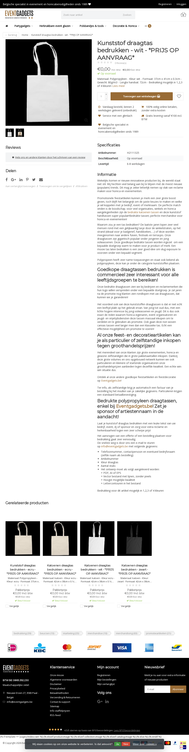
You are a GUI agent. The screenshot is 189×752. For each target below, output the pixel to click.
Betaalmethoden (59, 693)
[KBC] (39, 647)
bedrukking (22, 633)
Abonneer (178, 689)
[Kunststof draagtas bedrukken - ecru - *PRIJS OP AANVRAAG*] (23, 538)
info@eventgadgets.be (19, 701)
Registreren (165, 4)
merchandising (126, 633)
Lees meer (118, 86)
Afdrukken (81, 186)
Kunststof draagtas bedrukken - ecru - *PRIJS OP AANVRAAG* (23, 569)
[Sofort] (94, 647)
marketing (71, 633)
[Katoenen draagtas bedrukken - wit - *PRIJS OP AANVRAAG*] (97, 538)
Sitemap (54, 706)
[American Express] (149, 647)
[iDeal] (12, 647)
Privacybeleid (57, 688)
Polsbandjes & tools (92, 26)
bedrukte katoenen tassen (143, 212)
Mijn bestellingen (106, 679)
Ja (117, 744)
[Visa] (121, 647)
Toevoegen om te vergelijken (55, 186)
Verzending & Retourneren (65, 697)
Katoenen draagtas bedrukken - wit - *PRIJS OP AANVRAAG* (97, 569)
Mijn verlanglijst (106, 684)
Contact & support (60, 701)
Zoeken (127, 14)
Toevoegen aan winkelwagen (140, 96)
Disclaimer (56, 684)
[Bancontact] (176, 647)
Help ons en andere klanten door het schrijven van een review (50, 157)
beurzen (47, 633)
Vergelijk (14, 606)
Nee (125, 744)
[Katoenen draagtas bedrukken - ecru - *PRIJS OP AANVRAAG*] (60, 538)
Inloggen (181, 4)
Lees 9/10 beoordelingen (127, 730)
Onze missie (57, 675)
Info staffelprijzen (60, 710)
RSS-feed (55, 715)
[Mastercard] (67, 647)
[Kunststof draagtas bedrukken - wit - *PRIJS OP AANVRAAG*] (49, 82)
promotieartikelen (158, 633)
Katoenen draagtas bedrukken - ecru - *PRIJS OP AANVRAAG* (60, 569)
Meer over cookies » (145, 744)
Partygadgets (22, 26)
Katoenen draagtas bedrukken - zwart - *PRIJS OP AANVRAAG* (134, 569)
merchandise (97, 633)
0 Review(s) (120, 63)
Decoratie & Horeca (125, 26)
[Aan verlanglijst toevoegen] (179, 96)
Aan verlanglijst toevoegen (20, 186)
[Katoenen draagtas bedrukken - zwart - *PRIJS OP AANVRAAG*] (134, 538)
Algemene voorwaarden (63, 679)
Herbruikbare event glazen (55, 26)
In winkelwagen (21, 613)
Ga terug (12, 34)
